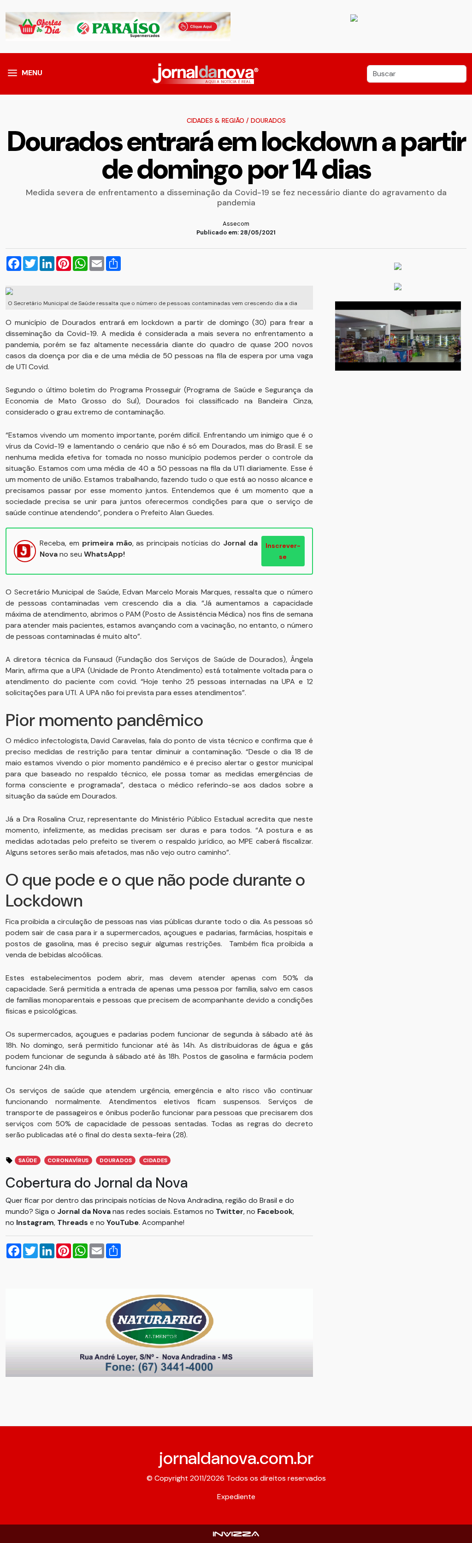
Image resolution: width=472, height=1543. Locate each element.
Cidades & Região (215, 120)
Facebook (275, 1211)
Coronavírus (67, 1160)
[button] (12, 74)
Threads (73, 1222)
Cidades (155, 1160)
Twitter (229, 1211)
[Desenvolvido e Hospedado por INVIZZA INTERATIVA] (236, 1533)
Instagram (35, 1222)
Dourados (268, 120)
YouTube (122, 1222)
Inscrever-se (283, 551)
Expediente (236, 1496)
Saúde (27, 1160)
